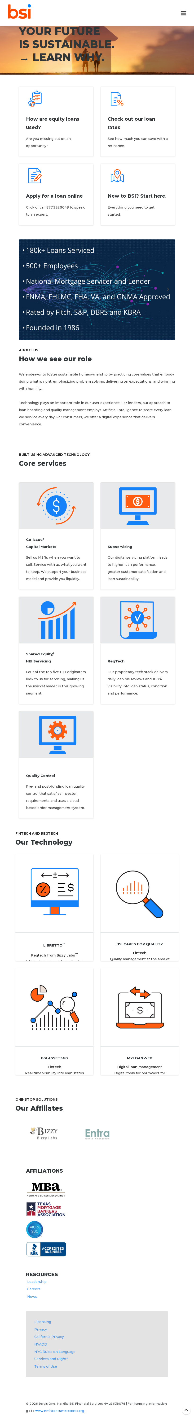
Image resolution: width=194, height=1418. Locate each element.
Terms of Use (45, 1366)
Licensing (42, 1322)
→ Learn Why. (62, 57)
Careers (33, 1289)
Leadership (37, 1282)
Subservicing (120, 546)
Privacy (40, 1329)
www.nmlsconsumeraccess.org (59, 1411)
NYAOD (40, 1344)
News (32, 1296)
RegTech (116, 661)
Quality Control (40, 775)
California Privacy (49, 1337)
